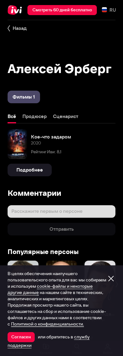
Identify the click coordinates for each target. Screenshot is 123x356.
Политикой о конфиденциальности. (47, 323)
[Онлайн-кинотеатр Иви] (16, 10)
